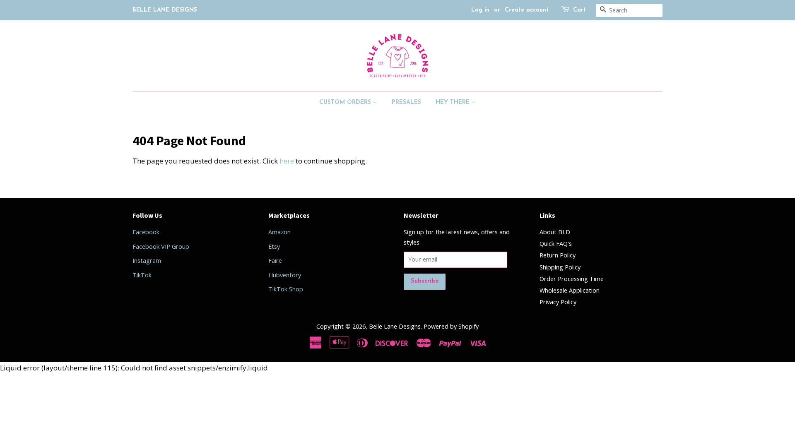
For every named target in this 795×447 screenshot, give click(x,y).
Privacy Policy (558, 302)
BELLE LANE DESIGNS (164, 10)
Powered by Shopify (451, 326)
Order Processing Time (572, 279)
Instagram (146, 260)
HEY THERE (454, 102)
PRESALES (406, 102)
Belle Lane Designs (395, 326)
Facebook (145, 232)
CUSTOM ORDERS (346, 102)
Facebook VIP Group (160, 246)
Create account (527, 10)
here (286, 161)
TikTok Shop (285, 289)
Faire (275, 260)
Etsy (274, 246)
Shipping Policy (560, 267)
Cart (579, 10)
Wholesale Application (570, 290)
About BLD (555, 232)
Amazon (279, 232)
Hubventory (284, 275)
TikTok (142, 275)
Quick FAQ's (556, 244)
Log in (480, 10)
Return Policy (558, 255)
